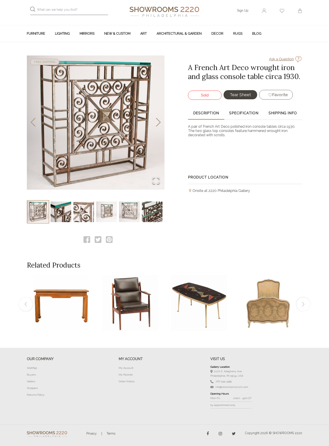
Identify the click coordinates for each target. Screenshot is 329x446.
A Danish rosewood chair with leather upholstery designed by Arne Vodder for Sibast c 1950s (130, 293)
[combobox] (73, 11)
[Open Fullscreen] (155, 181)
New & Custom (117, 34)
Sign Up (242, 10)
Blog (256, 34)
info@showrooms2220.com (231, 387)
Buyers (31, 374)
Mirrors (87, 34)
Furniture (36, 34)
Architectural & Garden (179, 34)
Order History (127, 381)
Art (143, 34)
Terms (111, 433)
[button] (95, 122)
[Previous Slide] (33, 123)
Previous (26, 304)
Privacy (91, 433)
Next (303, 304)
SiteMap (32, 368)
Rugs (237, 34)
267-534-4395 (223, 381)
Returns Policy (36, 394)
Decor (217, 34)
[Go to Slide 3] (84, 212)
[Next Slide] (158, 123)
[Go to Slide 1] (38, 211)
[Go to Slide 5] (129, 212)
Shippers (32, 388)
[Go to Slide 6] (152, 212)
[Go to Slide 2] (61, 212)
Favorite (280, 94)
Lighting (62, 34)
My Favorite (126, 374)
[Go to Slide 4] (106, 212)
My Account (126, 368)
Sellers (31, 381)
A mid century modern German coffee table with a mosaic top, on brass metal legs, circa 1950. (199, 293)
